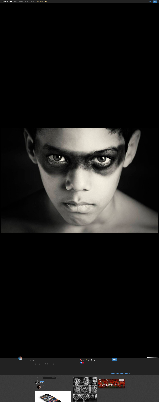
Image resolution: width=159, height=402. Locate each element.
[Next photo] (157, 174)
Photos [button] (15, 1)
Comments (39, 378)
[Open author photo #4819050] (77, 381)
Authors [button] (20, 1)
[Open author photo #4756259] (85, 397)
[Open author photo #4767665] (77, 397)
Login (150, 1)
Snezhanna (42, 381)
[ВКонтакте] (81, 362)
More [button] (32, 1)
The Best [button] (27, 1)
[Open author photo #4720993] (93, 397)
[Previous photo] (1, 174)
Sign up (154, 1)
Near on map (47, 378)
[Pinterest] (83, 362)
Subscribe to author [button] (114, 360)
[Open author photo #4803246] (93, 381)
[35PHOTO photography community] (7, 1)
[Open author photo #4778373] (93, 389)
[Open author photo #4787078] (85, 389)
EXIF (53, 378)
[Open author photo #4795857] (77, 389)
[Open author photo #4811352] (85, 381)
